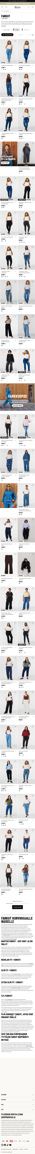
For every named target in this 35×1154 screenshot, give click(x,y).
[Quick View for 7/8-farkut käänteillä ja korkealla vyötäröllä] (33, 889)
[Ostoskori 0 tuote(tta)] (33, 7)
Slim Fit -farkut (17, 974)
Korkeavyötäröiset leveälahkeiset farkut (5, 341)
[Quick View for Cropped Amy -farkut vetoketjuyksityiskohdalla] (33, 271)
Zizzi (2, 1109)
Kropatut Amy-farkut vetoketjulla (23, 237)
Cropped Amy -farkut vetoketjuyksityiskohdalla (24, 272)
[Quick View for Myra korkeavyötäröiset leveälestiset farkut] (33, 716)
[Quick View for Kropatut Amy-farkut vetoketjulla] (33, 237)
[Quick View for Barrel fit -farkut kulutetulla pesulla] (16, 306)
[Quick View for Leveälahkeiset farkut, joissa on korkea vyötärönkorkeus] (16, 99)
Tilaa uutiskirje (29, 1045)
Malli (33, 34)
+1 (26, 380)
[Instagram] (2, 1145)
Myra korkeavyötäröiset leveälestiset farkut (23, 717)
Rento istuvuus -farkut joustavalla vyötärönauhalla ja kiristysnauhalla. (25, 510)
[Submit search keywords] (2, 11)
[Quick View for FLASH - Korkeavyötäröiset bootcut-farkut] (16, 647)
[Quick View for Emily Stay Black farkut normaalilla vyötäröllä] (16, 889)
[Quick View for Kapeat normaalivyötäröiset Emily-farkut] (33, 375)
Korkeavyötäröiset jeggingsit (7, 65)
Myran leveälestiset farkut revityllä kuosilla (24, 475)
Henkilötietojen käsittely (6, 1149)
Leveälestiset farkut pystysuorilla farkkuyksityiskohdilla (5, 375)
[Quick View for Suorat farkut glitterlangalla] (33, 169)
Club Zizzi (3, 1099)
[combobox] (17, 11)
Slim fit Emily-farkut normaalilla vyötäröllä (25, 441)
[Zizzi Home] (17, 7)
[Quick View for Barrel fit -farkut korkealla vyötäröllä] (33, 544)
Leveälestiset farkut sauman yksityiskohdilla (24, 341)
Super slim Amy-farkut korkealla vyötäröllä (25, 99)
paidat (4, 934)
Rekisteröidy (5, 162)
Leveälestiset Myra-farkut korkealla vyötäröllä (6, 475)
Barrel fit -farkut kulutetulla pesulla (6, 306)
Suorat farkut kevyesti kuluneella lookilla (25, 306)
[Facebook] (5, 1145)
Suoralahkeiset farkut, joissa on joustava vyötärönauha (7, 682)
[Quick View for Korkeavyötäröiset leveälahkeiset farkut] (16, 340)
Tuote (29, 34)
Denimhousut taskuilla (23, 751)
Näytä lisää (3, 26)
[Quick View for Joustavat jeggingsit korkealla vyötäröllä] (16, 133)
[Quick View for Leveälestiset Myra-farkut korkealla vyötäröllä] (16, 475)
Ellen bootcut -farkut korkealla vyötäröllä (25, 203)
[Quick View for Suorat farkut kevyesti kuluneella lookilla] (33, 306)
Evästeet (21, 1149)
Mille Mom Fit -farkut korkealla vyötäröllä (25, 786)
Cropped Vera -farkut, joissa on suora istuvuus (25, 682)
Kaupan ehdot (15, 1149)
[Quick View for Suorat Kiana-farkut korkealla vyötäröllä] (33, 578)
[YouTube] (10, 1145)
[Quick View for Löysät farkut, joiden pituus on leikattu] (16, 854)
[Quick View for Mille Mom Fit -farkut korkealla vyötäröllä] (33, 785)
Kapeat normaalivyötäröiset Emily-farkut (24, 375)
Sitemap (26, 1149)
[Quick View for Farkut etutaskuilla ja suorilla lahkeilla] (33, 613)
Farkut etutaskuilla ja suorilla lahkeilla (25, 613)
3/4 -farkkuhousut (9, 999)
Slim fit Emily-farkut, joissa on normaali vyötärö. (7, 203)
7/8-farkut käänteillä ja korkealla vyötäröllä (25, 889)
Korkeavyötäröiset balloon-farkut (7, 544)
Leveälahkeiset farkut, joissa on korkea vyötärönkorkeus (7, 99)
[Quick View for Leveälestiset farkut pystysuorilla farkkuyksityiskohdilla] (16, 375)
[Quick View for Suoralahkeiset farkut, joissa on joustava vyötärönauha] (16, 682)
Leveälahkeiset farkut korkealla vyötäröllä (7, 751)
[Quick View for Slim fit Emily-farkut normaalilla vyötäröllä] (33, 440)
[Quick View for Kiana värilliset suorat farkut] (16, 578)
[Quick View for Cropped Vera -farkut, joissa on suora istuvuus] (33, 682)
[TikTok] (8, 1145)
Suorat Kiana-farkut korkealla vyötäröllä (25, 579)
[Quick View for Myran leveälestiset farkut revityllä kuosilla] (33, 475)
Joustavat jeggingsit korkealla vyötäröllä (7, 134)
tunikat (8, 934)
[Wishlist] (15, 41)
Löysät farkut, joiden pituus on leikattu (7, 855)
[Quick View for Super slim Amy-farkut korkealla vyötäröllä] (33, 99)
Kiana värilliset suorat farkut (7, 578)
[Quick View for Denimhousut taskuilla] (33, 751)
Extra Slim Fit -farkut (16, 987)
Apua (2, 1104)
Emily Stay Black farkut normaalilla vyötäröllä (6, 889)
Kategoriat (4, 1094)
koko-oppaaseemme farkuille (10, 939)
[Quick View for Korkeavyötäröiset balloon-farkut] (16, 544)
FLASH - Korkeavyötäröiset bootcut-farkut (7, 648)
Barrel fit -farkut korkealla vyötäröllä (24, 544)
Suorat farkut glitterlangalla (24, 169)
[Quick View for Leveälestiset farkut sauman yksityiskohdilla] (33, 340)
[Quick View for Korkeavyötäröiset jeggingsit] (16, 65)
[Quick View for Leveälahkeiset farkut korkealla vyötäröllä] (16, 751)
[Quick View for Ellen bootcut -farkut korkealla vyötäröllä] (33, 202)
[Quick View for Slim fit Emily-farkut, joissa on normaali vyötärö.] (16, 202)
